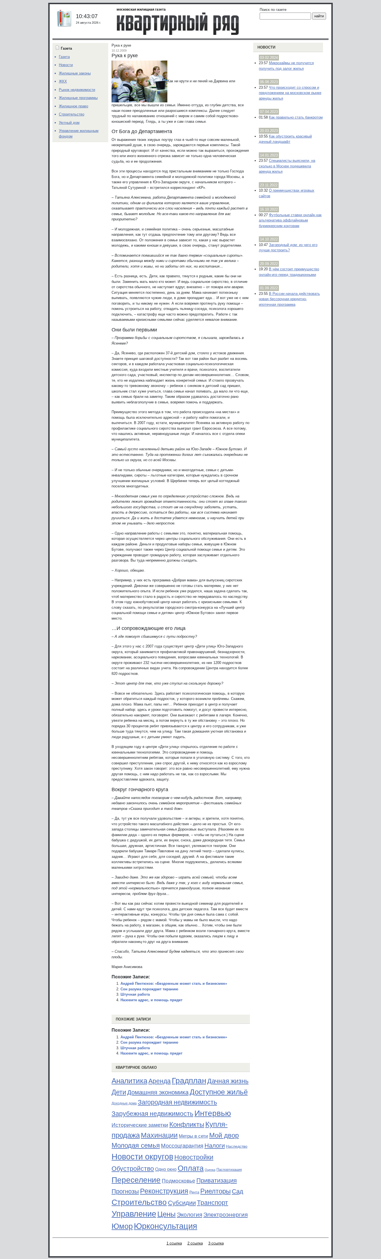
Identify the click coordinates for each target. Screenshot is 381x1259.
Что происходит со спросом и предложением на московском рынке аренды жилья (290, 92)
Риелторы (215, 1191)
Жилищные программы (78, 98)
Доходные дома (124, 1103)
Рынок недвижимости (77, 90)
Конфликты (186, 1124)
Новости (266, 47)
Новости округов (142, 1156)
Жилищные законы (75, 73)
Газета (64, 57)
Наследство (236, 1146)
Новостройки (193, 1157)
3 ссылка (216, 1243)
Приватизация (216, 1180)
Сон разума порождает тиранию (149, 989)
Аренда (159, 1081)
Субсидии (182, 1202)
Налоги (214, 1145)
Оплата (191, 1168)
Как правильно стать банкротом (296, 117)
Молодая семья (136, 1145)
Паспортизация (229, 1169)
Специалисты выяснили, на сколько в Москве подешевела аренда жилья (287, 166)
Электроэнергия (225, 1214)
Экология (189, 1214)
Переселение (136, 1180)
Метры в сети (193, 1136)
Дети (119, 1092)
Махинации (159, 1135)
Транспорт (212, 1202)
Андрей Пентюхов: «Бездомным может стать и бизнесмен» (173, 983)
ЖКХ (63, 81)
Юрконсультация (165, 1226)
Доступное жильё (219, 1092)
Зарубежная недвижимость (152, 1113)
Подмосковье (178, 1181)
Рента (194, 1192)
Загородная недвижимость (177, 1102)
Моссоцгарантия (182, 1146)
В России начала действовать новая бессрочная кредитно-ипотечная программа (289, 299)
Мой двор (224, 1135)
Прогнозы (125, 1191)
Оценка (210, 1169)
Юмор (122, 1226)
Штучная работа (135, 994)
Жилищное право (73, 106)
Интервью (212, 1113)
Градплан (189, 1080)
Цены (166, 1214)
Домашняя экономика (158, 1092)
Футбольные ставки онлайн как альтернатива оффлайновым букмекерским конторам (290, 220)
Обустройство (133, 1168)
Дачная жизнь (228, 1081)
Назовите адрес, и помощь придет (151, 1000)
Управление (134, 1213)
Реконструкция (164, 1191)
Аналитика (129, 1081)
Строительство (139, 1202)
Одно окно (166, 1169)
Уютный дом (69, 123)
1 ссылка (174, 1243)
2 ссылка (195, 1243)
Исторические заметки (140, 1125)
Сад (237, 1191)
